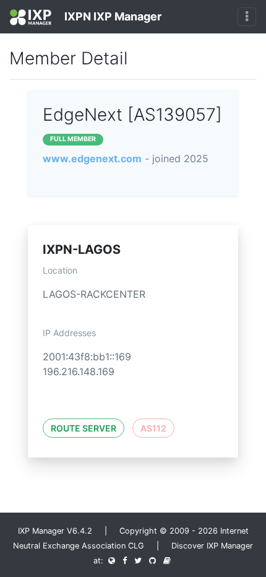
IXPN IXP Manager (111, 16)
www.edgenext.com (92, 158)
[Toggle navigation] (247, 16)
